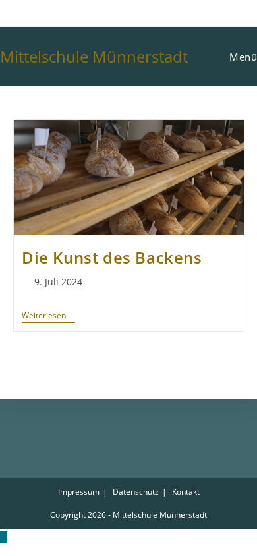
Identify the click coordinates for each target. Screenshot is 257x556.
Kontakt (186, 491)
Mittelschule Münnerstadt (94, 56)
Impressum (79, 491)
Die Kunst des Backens (112, 257)
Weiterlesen (48, 316)
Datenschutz (136, 491)
